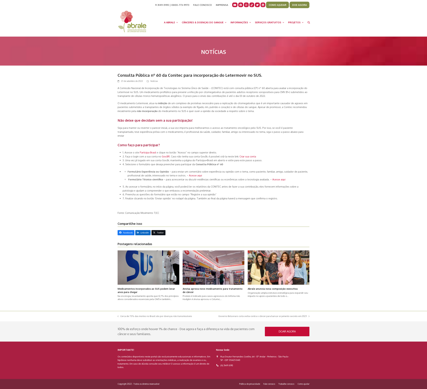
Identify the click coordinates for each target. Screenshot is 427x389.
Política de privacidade (249, 384)
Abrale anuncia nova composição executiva (273, 288)
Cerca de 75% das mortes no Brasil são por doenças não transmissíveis (155, 316)
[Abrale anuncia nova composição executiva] (278, 267)
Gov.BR (166, 156)
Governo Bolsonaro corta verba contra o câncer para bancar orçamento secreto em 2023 (262, 316)
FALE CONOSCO (202, 4)
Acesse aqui (195, 175)
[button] (309, 22)
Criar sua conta (248, 156)
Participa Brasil (148, 152)
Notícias (154, 81)
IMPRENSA (222, 4)
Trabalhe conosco (286, 384)
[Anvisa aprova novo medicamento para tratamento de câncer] (213, 267)
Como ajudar (303, 384)
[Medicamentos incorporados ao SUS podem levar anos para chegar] (148, 267)
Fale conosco (269, 384)
